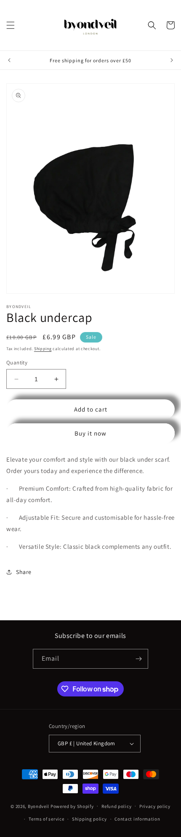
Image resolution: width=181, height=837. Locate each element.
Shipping (43, 348)
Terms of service (46, 819)
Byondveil (38, 806)
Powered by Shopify (72, 806)
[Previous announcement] (9, 60)
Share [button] (24, 572)
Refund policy (116, 806)
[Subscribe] (138, 659)
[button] (10, 25)
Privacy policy (154, 806)
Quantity (16, 362)
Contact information (137, 819)
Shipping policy (89, 819)
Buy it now (90, 433)
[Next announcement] (171, 60)
